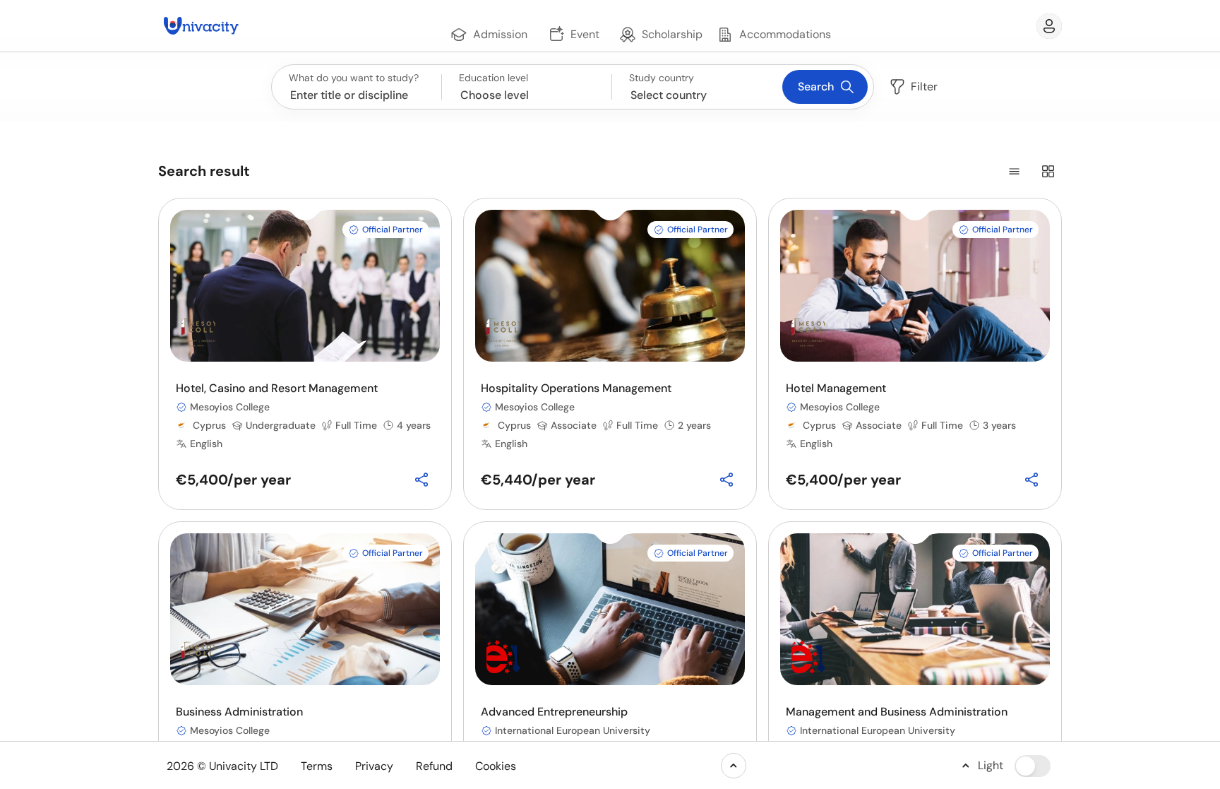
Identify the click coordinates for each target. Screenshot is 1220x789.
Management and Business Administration (896, 711)
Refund (434, 766)
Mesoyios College (230, 407)
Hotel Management (836, 388)
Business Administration (239, 711)
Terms (317, 766)
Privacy (374, 766)
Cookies (495, 766)
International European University (572, 730)
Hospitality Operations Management (576, 388)
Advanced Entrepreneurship (554, 711)
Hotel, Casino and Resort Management (277, 388)
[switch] (1033, 766)
